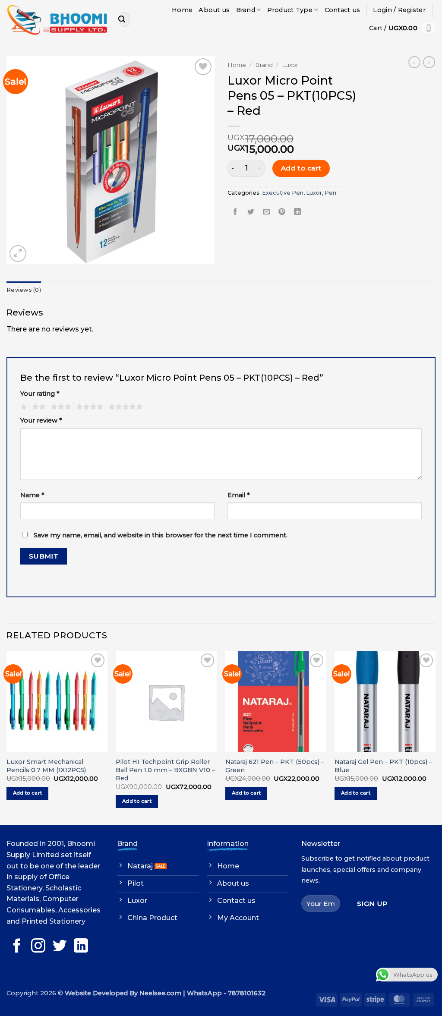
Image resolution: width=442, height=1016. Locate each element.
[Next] (435, 737)
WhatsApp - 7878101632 (226, 993)
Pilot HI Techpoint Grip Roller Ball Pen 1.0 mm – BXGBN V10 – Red (165, 770)
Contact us (342, 10)
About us (214, 10)
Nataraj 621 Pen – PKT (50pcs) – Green (274, 766)
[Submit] (121, 19)
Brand (245, 10)
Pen (330, 192)
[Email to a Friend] (266, 212)
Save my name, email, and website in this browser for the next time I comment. (160, 535)
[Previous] (6, 737)
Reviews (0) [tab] (23, 290)
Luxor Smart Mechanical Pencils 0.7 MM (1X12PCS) (46, 766)
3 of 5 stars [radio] (59, 407)
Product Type (290, 10)
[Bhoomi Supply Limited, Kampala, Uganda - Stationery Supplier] (56, 19)
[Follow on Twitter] (60, 947)
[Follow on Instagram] (38, 947)
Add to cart (301, 168)
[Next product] (414, 62)
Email (238, 495)
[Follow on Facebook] (17, 947)
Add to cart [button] (27, 793)
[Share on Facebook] (235, 212)
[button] (399, 10)
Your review (41, 420)
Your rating (40, 394)
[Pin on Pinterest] (282, 212)
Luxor (290, 64)
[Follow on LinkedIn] (81, 947)
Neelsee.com (160, 993)
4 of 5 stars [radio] (88, 407)
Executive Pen (282, 192)
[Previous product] (429, 62)
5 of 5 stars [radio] (124, 407)
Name (32, 495)
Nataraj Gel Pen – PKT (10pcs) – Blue (383, 766)
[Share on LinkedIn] (297, 212)
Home (182, 10)
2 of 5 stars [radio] (37, 407)
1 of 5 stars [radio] (22, 407)
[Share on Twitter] (251, 212)
